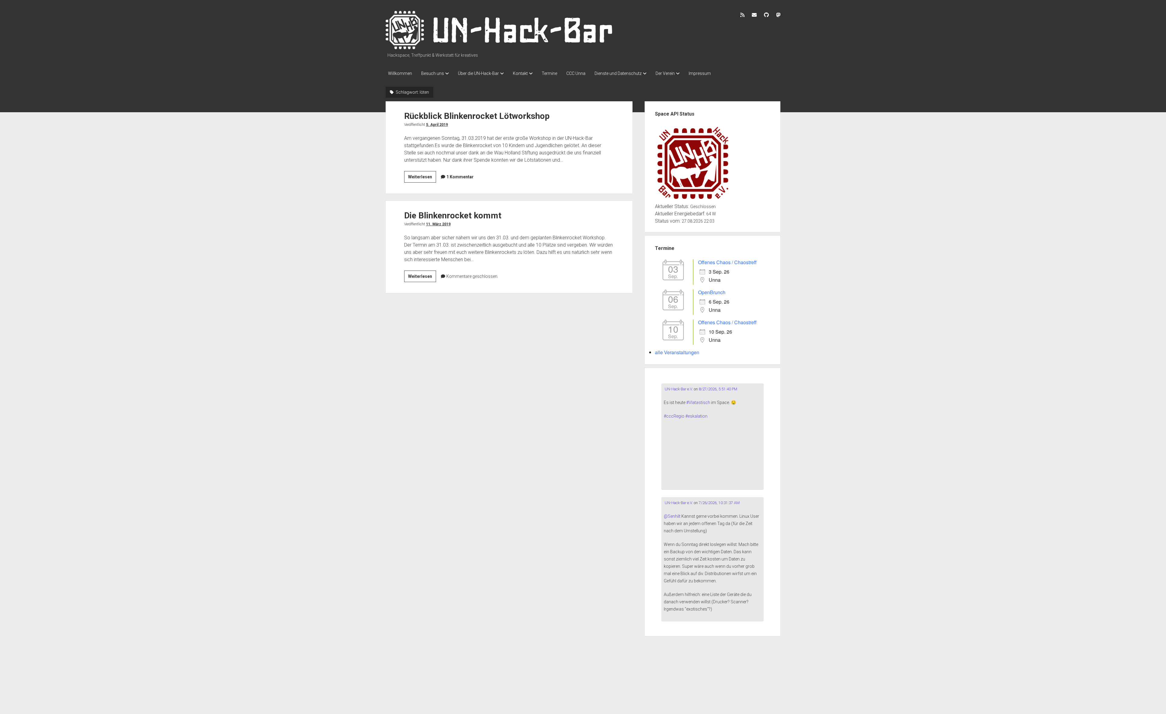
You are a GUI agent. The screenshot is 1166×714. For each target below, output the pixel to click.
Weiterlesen (422, 178)
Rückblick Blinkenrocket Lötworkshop (477, 116)
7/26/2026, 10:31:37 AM (719, 502)
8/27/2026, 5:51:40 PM (718, 389)
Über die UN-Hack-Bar (478, 73)
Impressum (700, 73)
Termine (549, 73)
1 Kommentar (460, 176)
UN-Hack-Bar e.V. (678, 389)
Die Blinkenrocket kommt (452, 215)
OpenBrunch (711, 292)
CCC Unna (575, 73)
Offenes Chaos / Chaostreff (727, 262)
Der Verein (665, 73)
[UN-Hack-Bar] (499, 47)
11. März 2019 (438, 224)
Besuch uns (432, 73)
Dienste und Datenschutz (618, 73)
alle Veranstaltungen (677, 352)
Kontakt (520, 73)
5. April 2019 (437, 125)
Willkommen (400, 73)
